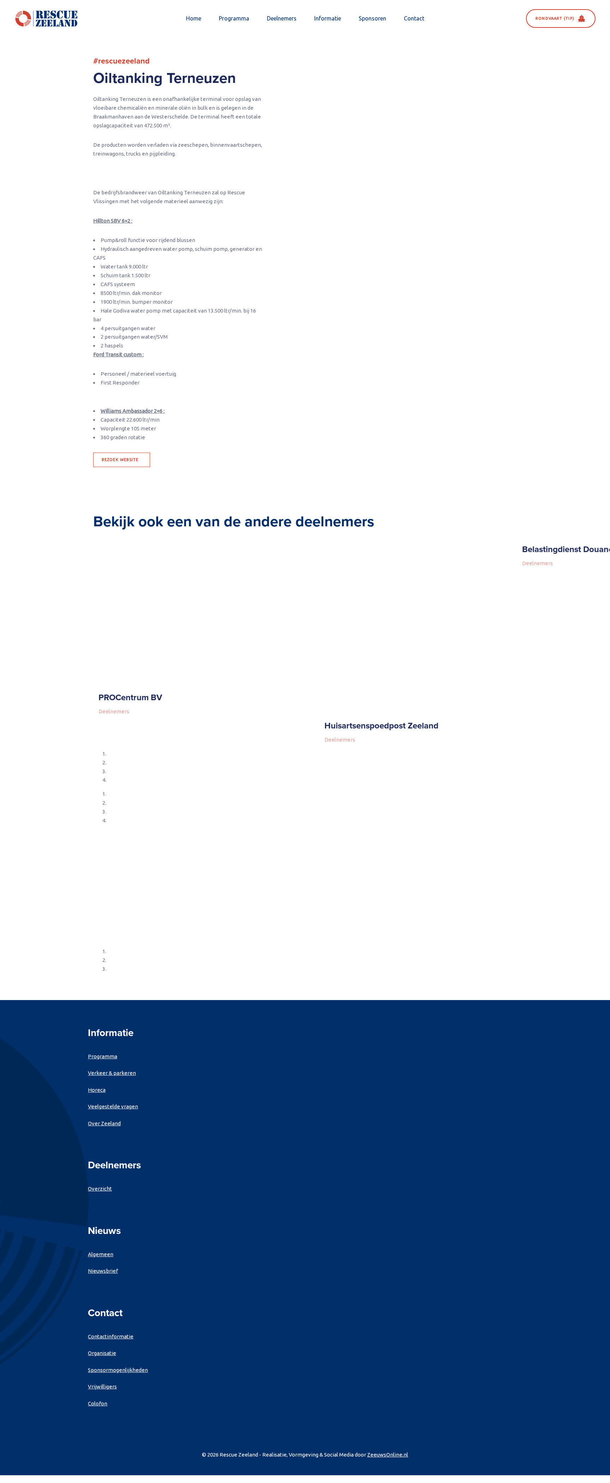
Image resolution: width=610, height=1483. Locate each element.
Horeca (97, 1090)
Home (193, 18)
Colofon (97, 1403)
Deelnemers (282, 18)
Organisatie (102, 1353)
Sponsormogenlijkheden (118, 1370)
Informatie (327, 18)
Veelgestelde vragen (113, 1106)
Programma (234, 18)
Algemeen (100, 1254)
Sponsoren (372, 18)
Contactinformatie (110, 1336)
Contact (414, 18)
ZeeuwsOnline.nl (387, 1455)
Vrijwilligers (102, 1387)
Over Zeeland (104, 1123)
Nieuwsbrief (103, 1271)
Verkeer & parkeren (112, 1073)
